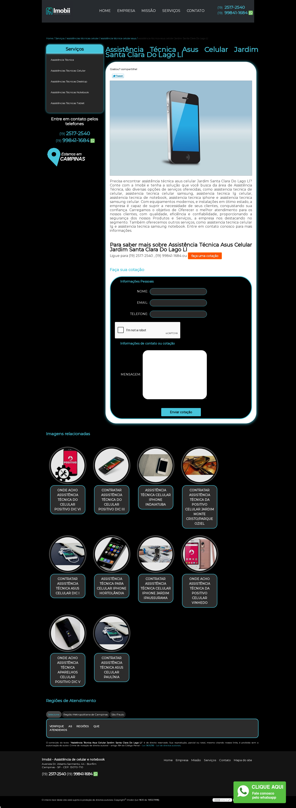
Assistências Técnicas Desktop (69, 81)
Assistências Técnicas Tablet (68, 103)
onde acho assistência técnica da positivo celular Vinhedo (199, 591)
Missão (148, 11)
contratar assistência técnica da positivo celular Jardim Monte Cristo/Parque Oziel (199, 507)
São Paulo (117, 714)
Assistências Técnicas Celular (68, 70)
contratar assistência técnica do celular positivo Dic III (111, 499)
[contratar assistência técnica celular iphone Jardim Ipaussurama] (155, 554)
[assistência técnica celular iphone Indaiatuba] (155, 465)
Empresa (126, 11)
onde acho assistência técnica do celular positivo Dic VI (67, 499)
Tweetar (118, 76)
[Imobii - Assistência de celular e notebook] (67, 8)
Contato (196, 11)
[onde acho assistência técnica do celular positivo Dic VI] (67, 465)
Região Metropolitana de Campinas (85, 714)
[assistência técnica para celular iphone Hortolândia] (111, 554)
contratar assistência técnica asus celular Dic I (68, 586)
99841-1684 (236, 12)
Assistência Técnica (62, 59)
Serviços (171, 11)
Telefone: (140, 314)
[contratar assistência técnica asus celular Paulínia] (111, 633)
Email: (143, 303)
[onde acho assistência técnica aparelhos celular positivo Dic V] (67, 633)
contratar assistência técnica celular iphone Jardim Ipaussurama (156, 588)
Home (105, 11)
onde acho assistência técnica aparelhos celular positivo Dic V (67, 670)
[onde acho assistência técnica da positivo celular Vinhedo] (199, 554)
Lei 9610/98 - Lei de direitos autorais (161, 745)
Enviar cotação (181, 412)
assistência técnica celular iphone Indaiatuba (156, 497)
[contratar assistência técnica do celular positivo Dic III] (111, 465)
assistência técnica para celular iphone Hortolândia (111, 586)
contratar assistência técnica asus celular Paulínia (111, 667)
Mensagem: (132, 374)
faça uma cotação (204, 256)
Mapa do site (243, 760)
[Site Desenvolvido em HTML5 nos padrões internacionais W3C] (222, 800)
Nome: (143, 291)
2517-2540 (234, 7)
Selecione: (54, 714)
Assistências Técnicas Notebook (70, 92)
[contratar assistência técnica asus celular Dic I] (67, 554)
